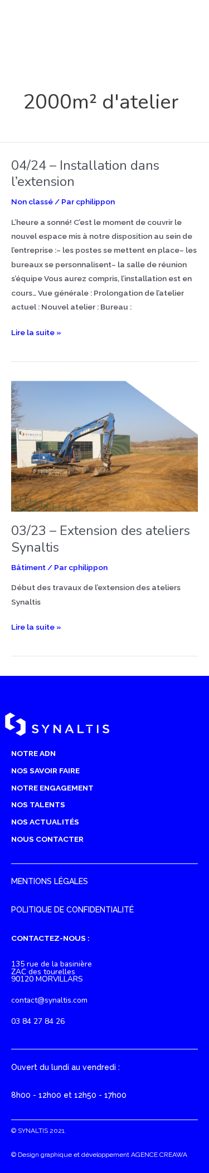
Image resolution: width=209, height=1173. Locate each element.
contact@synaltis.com (49, 1000)
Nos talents (38, 804)
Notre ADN (33, 753)
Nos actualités (45, 821)
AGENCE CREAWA (159, 1155)
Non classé (32, 201)
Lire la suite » (36, 333)
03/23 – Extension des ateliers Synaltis (100, 539)
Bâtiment (28, 567)
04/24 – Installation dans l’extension (85, 173)
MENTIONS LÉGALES (49, 881)
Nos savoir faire (45, 770)
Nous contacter (47, 839)
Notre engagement (52, 787)
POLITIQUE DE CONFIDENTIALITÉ (72, 909)
